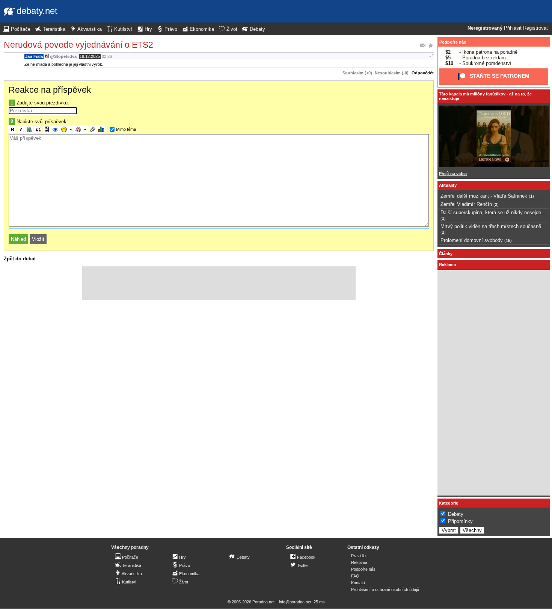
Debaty (455, 514)
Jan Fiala (34, 56)
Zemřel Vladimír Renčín (466, 204)
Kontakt (358, 582)
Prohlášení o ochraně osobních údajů (385, 589)
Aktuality (448, 185)
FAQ (355, 576)
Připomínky (460, 521)
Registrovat (535, 28)
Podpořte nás (452, 42)
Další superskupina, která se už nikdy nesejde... (493, 212)
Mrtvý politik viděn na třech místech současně (490, 226)
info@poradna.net (295, 602)
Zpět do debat (20, 258)
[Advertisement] (219, 283)
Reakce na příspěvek (50, 90)
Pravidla (358, 555)
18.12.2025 (90, 56)
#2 (431, 55)
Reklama (359, 562)
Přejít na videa (453, 173)
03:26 (107, 56)
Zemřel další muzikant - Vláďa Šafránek (483, 196)
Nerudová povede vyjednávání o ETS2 (78, 45)
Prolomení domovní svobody (471, 240)
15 (508, 240)
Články (445, 253)
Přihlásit (513, 28)
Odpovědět (423, 73)
